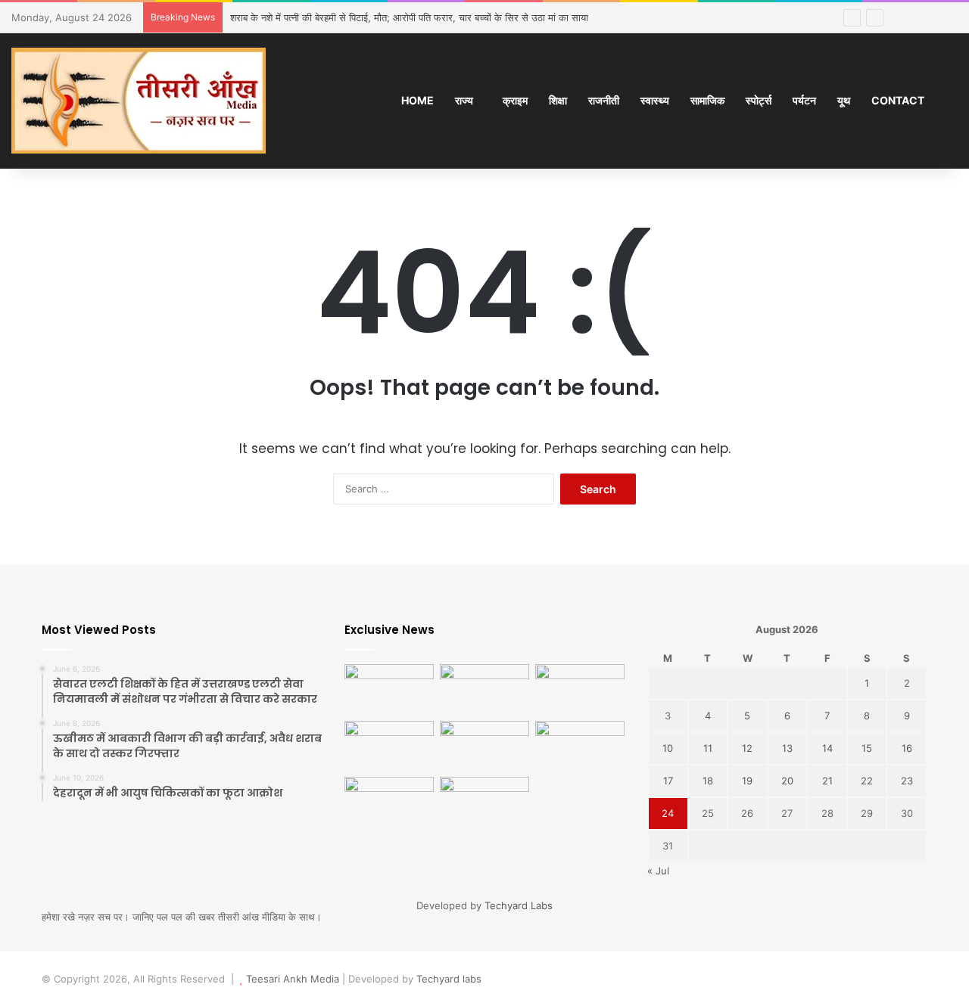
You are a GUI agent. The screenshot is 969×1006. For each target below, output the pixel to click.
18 (708, 781)
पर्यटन (804, 100)
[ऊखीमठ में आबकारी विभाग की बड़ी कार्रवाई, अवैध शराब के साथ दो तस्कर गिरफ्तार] (484, 689)
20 (787, 781)
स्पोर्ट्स (758, 100)
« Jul (658, 871)
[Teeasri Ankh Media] (138, 101)
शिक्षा (558, 100)
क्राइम (515, 100)
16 (907, 748)
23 (907, 781)
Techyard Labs (518, 905)
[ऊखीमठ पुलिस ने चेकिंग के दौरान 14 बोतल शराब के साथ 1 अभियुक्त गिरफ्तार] (484, 746)
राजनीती (603, 100)
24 (668, 813)
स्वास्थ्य (654, 100)
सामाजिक (707, 100)
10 (667, 748)
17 (668, 781)
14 (827, 748)
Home (417, 100)
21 (827, 781)
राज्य (464, 100)
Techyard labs (448, 979)
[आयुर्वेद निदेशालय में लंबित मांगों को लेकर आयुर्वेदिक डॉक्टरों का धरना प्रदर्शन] (389, 802)
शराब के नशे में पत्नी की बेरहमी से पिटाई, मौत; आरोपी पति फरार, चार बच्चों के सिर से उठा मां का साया (409, 17)
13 (787, 748)
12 (747, 748)
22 (867, 781)
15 (867, 748)
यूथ (843, 100)
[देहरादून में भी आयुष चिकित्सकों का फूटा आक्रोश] (580, 689)
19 (747, 781)
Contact (897, 100)
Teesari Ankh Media (292, 979)
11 (707, 748)
